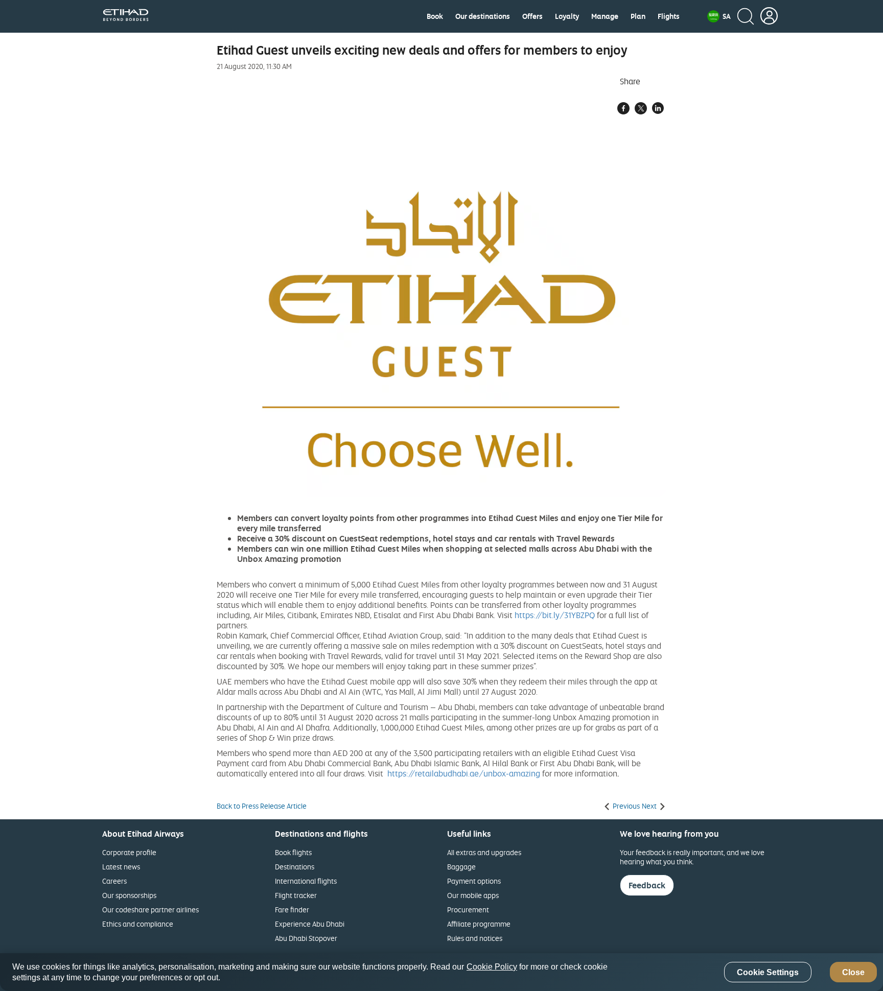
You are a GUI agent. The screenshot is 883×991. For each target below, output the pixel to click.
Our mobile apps (473, 895)
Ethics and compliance (137, 924)
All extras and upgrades (484, 852)
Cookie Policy (492, 966)
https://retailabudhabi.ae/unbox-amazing (463, 773)
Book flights (293, 852)
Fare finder (292, 909)
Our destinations (482, 16)
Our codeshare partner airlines (150, 909)
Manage (604, 16)
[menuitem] (435, 16)
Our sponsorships (129, 895)
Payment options (474, 881)
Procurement (468, 909)
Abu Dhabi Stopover (306, 938)
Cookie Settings (768, 972)
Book (435, 16)
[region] (441, 972)
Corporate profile (129, 852)
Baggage (461, 866)
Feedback (647, 885)
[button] (719, 16)
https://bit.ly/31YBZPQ (555, 615)
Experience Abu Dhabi (309, 924)
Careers (114, 881)
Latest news (121, 866)
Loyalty (567, 16)
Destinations (294, 866)
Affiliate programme (478, 924)
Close (853, 972)
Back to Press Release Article (262, 806)
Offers (532, 16)
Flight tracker (296, 895)
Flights (669, 16)
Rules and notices (474, 938)
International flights (306, 881)
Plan (638, 16)
